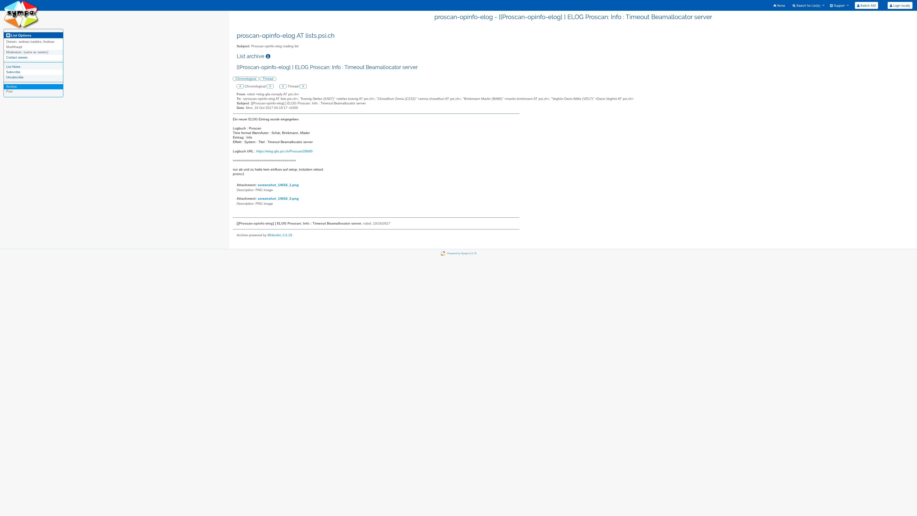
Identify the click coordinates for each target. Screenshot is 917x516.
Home (780, 5)
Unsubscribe (14, 77)
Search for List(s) (807, 5)
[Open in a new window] (268, 56)
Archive (11, 86)
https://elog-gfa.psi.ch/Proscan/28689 (284, 151)
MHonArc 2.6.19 (279, 235)
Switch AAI (867, 5)
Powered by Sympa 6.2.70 (462, 253)
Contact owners (17, 57)
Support (839, 5)
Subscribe (13, 72)
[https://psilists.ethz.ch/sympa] (21, 14)
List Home (13, 67)
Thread (267, 79)
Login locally (901, 5)
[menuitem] (779, 5)
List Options (20, 35)
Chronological (245, 79)
